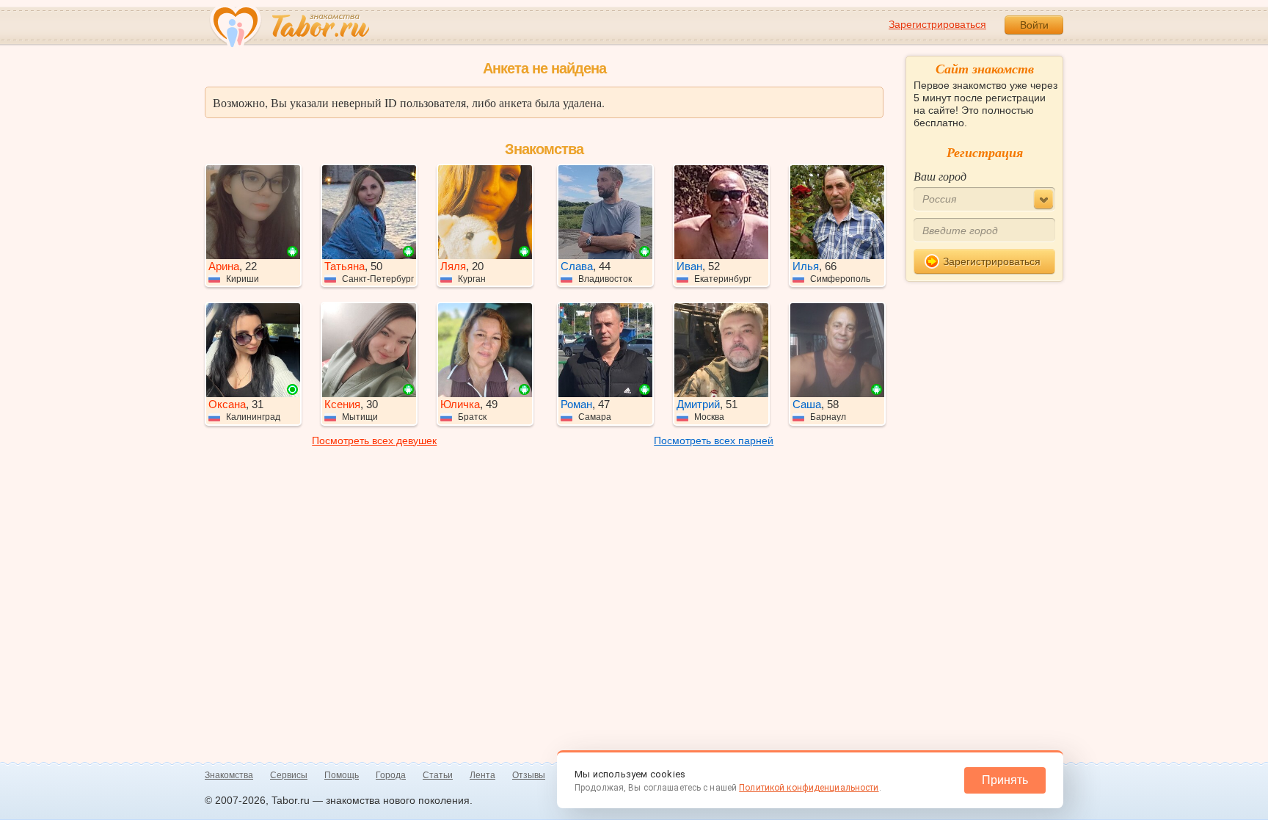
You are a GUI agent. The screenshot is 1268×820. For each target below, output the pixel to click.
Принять (1005, 780)
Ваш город (940, 176)
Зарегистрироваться (937, 24)
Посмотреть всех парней (713, 440)
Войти (1034, 25)
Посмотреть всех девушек (374, 440)
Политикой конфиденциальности (808, 788)
